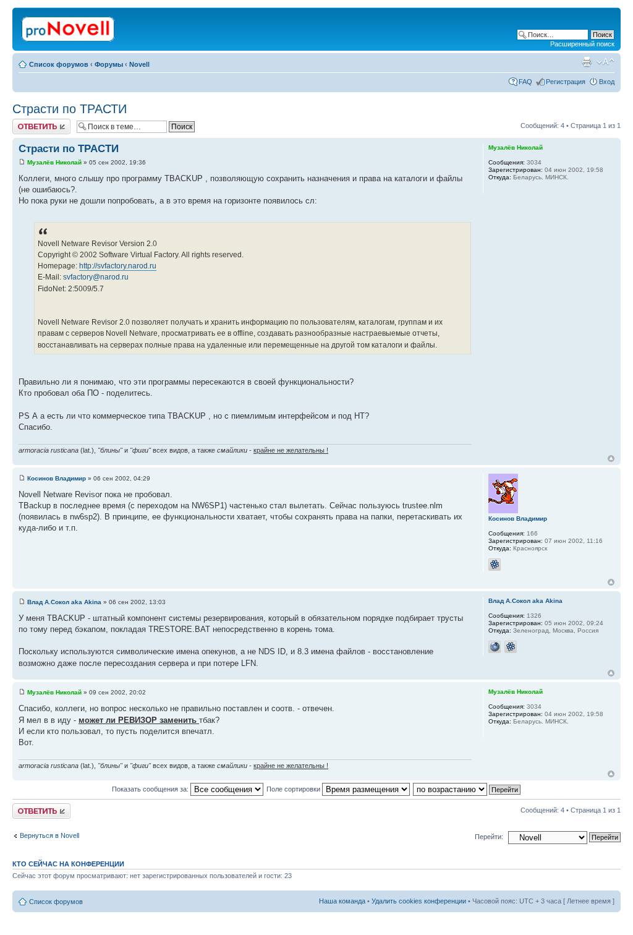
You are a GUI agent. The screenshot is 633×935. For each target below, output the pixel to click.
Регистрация (565, 81)
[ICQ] (494, 564)
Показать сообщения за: (151, 789)
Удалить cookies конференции (419, 901)
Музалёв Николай (54, 162)
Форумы (109, 64)
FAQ (525, 81)
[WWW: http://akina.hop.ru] (494, 647)
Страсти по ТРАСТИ (69, 109)
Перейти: (489, 836)
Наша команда (342, 901)
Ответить (27, 122)
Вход (606, 81)
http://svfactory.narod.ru (117, 266)
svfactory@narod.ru (96, 277)
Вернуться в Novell (49, 835)
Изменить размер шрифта (605, 61)
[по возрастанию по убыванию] (467, 789)
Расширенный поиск (582, 44)
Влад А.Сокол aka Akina (64, 602)
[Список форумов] (68, 27)
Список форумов (58, 64)
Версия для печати (586, 61)
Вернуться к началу (611, 458)
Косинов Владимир (56, 478)
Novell (139, 64)
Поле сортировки (294, 789)
